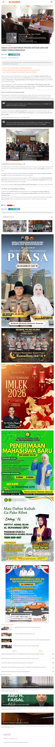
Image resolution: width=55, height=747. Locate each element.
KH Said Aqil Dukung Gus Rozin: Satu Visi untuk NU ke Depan (26, 645)
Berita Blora (8, 45)
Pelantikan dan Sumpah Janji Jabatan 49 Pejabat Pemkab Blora (40, 228)
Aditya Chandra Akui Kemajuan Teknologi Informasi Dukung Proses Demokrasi (19, 72)
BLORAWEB (14, 2)
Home (2, 45)
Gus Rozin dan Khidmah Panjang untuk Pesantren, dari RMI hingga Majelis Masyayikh (32, 639)
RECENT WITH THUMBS (7, 624)
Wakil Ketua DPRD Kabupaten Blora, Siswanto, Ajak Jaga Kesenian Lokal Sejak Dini (20, 70)
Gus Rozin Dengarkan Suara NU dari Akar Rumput (24, 633)
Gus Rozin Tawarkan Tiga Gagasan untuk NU (15, 723)
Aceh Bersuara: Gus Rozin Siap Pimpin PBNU (16, 704)
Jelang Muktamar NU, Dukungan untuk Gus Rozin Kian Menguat (27, 627)
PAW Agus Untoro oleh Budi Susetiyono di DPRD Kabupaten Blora (17, 68)
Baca (17, 691)
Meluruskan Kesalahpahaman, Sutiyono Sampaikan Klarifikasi (20, 686)
